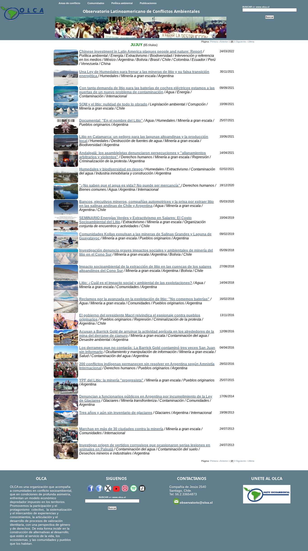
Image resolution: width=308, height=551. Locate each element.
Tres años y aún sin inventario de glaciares (115, 413)
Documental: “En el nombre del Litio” (111, 120)
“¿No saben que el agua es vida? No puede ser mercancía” (130, 185)
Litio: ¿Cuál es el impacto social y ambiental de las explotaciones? (135, 283)
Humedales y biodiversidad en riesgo (111, 169)
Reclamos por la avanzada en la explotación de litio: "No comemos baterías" (144, 299)
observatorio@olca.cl (196, 502)
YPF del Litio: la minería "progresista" (111, 380)
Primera (214, 41)
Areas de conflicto (69, 3)
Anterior (224, 41)
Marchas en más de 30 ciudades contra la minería (121, 429)
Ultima (251, 41)
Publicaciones (148, 3)
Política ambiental (122, 3)
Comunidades (95, 3)
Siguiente (241, 41)
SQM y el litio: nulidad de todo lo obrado (113, 104)
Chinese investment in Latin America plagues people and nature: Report (140, 51)
